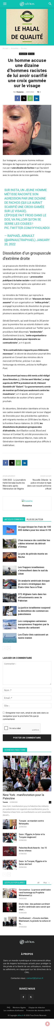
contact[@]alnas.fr (34, 978)
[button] (50, 4)
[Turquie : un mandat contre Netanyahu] (10, 824)
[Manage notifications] (47, 1024)
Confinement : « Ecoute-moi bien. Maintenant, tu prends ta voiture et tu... (35, 921)
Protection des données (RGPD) (38, 1010)
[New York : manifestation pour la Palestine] (27, 773)
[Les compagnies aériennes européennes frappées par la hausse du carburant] (10, 624)
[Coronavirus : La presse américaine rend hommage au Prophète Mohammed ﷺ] (10, 893)
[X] (24, 98)
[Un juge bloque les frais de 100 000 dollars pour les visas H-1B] (10, 530)
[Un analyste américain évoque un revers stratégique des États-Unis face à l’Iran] (10, 584)
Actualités (15, 48)
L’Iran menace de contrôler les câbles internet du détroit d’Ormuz (34, 543)
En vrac (24, 48)
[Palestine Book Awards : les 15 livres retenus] (10, 851)
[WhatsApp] (30, 98)
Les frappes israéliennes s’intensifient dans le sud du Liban (33, 570)
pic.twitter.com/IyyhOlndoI (27, 228)
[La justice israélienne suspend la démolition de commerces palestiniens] (10, 611)
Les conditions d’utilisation (14, 1010)
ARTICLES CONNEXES (13, 519)
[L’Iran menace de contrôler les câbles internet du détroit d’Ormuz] (10, 543)
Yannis (5, 802)
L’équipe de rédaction (37, 1007)
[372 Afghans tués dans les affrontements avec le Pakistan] (10, 597)
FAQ (8, 1007)
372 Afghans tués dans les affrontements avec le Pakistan (32, 597)
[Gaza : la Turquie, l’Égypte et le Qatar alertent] (10, 865)
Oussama (20, 92)
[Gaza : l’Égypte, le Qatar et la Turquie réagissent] (10, 838)
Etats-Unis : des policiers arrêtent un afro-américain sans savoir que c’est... (34, 907)
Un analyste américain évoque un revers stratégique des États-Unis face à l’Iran (34, 584)
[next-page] (9, 648)
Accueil (5, 48)
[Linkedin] (36, 98)
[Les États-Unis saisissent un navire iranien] (10, 638)
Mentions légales (19, 1007)
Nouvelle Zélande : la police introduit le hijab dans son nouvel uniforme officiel (39, 484)
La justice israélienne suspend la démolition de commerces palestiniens (34, 611)
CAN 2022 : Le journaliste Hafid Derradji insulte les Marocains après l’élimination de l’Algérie (14, 484)
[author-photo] (27, 501)
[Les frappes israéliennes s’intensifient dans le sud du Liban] (10, 570)
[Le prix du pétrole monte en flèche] (10, 557)
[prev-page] (4, 648)
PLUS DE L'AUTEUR (35, 519)
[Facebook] (17, 98)
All (38, 883)
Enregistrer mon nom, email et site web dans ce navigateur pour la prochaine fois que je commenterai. (25, 716)
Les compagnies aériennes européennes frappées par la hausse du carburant (33, 624)
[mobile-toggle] (4, 4)
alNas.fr (20, 1015)
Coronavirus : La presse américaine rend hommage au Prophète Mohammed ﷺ (35, 893)
